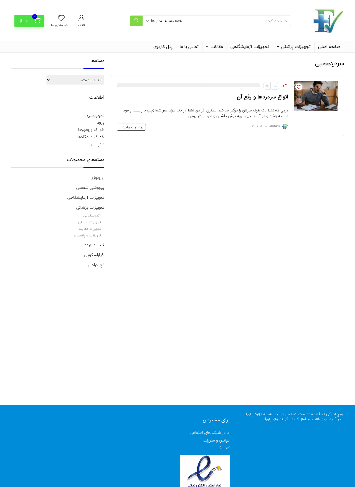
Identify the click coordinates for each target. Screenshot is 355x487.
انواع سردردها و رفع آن (262, 97)
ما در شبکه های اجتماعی (210, 432)
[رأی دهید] (275, 86)
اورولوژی (97, 177)
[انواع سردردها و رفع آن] (316, 84)
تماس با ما (189, 46)
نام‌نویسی (95, 115)
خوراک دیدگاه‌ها (90, 136)
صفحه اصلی (329, 46)
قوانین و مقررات (216, 440)
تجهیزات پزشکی (296, 46)
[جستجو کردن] (136, 21)
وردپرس (97, 143)
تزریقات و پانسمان (87, 235)
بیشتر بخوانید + (131, 127)
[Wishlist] (61, 18)
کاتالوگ (224, 448)
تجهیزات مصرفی (89, 222)
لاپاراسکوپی (94, 254)
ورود (100, 122)
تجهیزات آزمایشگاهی (249, 46)
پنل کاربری (163, 46)
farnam (275, 126)
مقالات (217, 46)
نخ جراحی (96, 264)
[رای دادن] (267, 86)
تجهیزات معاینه (90, 229)
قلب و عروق (94, 244)
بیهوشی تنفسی (90, 187)
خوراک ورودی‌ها (91, 129)
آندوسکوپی (92, 215)
